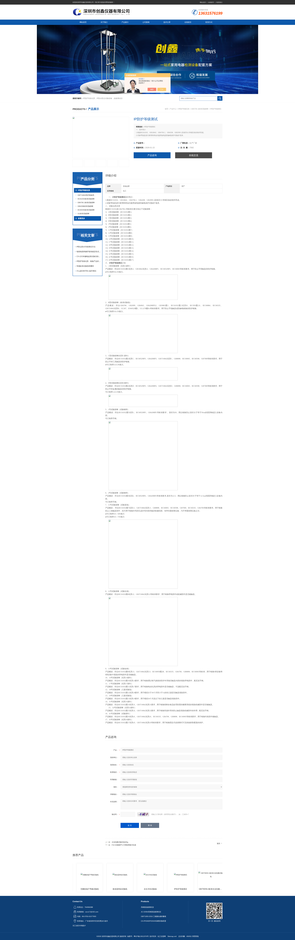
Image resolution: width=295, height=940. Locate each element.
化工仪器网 (162, 936)
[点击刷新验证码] (143, 814)
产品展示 (125, 22)
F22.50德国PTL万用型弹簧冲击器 (124, 845)
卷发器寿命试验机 (97, 889)
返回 (218, 843)
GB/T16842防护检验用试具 (87, 195)
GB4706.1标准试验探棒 (199, 109)
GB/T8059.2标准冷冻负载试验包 (188, 889)
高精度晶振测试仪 (147, 907)
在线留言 (211, 2)
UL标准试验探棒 (83, 213)
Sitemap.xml (172, 936)
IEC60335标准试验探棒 (86, 210)
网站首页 (203, 2)
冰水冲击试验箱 (127, 889)
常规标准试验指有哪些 (85, 266)
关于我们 (104, 22)
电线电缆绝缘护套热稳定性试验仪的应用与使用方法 (89, 252)
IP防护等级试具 (183, 109)
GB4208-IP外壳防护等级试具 (218, 889)
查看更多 (81, 218)
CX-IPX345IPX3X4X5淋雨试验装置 (153, 921)
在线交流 (193, 155)
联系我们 (219, 2)
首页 (166, 109)
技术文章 (167, 22)
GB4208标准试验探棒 (85, 206)
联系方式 (208, 22)
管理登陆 (195, 936)
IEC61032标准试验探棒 (86, 199)
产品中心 (173, 109)
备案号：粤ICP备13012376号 (138, 936)
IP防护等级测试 (157, 889)
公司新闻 (146, 22)
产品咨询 (152, 155)
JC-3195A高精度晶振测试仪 (151, 912)
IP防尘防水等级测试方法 (86, 247)
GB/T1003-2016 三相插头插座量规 (153, 916)
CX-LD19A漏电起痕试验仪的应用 (89, 256)
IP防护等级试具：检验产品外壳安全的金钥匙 (89, 261)
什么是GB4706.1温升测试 (86, 271)
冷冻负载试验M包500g (120, 842)
